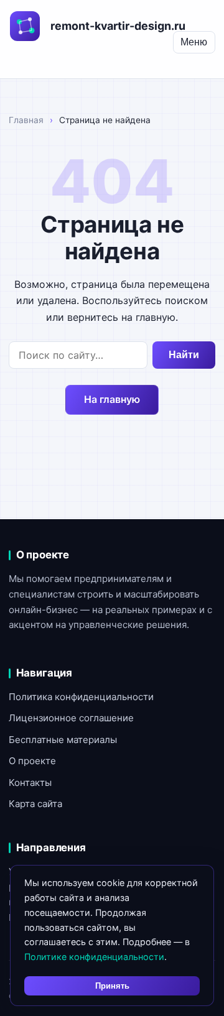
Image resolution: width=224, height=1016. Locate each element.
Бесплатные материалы (63, 740)
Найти (184, 354)
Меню (193, 42)
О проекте (32, 761)
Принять (112, 986)
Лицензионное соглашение (71, 718)
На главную (112, 399)
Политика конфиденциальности (81, 697)
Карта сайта (35, 804)
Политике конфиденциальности (94, 956)
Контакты (30, 782)
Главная (26, 120)
